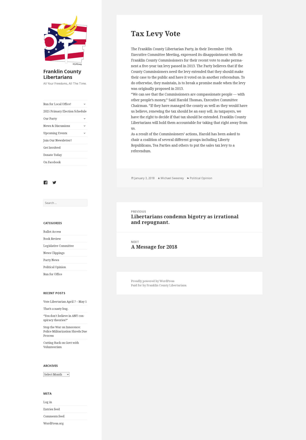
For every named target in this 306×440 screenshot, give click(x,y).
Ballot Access (52, 232)
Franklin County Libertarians (62, 74)
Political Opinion (54, 267)
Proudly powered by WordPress (152, 281)
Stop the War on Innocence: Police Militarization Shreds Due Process (65, 331)
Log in (47, 402)
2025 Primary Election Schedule (65, 111)
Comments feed (53, 416)
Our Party (50, 118)
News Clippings (53, 253)
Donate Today (52, 155)
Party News (51, 260)
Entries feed (51, 409)
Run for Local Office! (57, 104)
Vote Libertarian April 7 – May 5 (65, 302)
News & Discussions (56, 126)
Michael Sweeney (172, 178)
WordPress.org (53, 423)
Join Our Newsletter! (57, 140)
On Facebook (52, 162)
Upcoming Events (55, 133)
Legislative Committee (58, 246)
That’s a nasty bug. (55, 309)
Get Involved (52, 148)
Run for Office (52, 274)
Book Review (52, 239)
